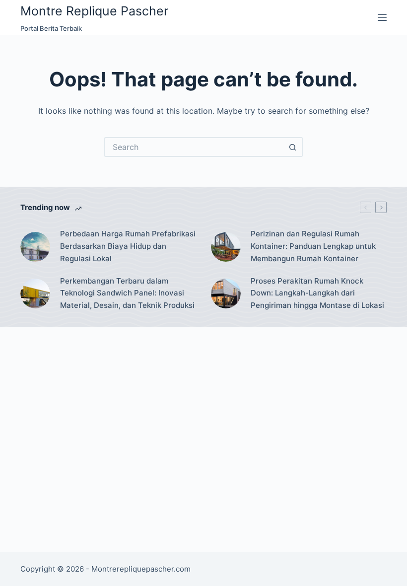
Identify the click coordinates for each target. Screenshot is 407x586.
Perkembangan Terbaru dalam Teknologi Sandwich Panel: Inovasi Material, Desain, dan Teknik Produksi (127, 293)
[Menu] (382, 17)
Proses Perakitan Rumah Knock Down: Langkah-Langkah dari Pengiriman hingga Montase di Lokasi (317, 293)
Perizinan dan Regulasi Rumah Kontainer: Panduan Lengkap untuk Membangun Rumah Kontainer (313, 246)
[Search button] (293, 147)
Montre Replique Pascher (94, 10)
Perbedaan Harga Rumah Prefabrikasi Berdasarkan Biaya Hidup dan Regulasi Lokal (128, 246)
